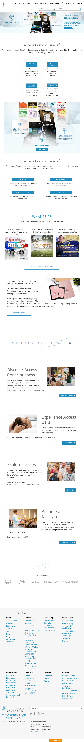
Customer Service (10, 640)
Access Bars (19, 3)
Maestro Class (31, 663)
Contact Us (49, 676)
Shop (52, 3)
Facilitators (44, 3)
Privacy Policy (68, 683)
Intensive (29, 640)
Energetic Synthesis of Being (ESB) (30, 651)
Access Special (68, 631)
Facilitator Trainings (67, 634)
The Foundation (32, 630)
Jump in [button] (70, 490)
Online (65, 641)
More (57, 3)
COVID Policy (68, 696)
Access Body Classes (30, 667)
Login (27, 676)
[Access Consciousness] (3, 4)
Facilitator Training (11, 691)
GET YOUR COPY (19, 313)
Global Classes (31, 86)
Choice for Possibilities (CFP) (30, 635)
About (11, 3)
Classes (36, 3)
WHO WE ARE (31, 64)
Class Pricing (68, 699)
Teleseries (66, 638)
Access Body (67, 623)
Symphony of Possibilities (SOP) (31, 658)
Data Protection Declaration (69, 679)
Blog (8, 634)
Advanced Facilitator (67, 627)
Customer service (37, 732)
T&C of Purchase (69, 691)
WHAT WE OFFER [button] (66, 395)
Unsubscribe (30, 693)
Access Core (67, 621)
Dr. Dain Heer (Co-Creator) (49, 626)
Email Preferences (30, 684)
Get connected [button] (66, 542)
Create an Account (29, 679)
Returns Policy (68, 693)
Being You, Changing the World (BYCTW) (32, 645)
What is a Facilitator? (11, 682)
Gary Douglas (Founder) (50, 622)
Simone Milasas (51, 630)
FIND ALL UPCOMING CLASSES (42, 267)
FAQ (8, 637)
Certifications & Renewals (13, 696)
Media (46, 678)
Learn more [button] (68, 443)
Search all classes (29, 622)
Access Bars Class (30, 626)
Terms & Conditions (67, 687)
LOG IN (68, 3)
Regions (28, 3)
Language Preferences (30, 689)
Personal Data (68, 676)
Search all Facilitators (11, 677)
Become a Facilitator (11, 686)
